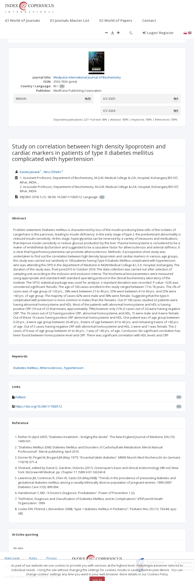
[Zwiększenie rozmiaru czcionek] (121, 32)
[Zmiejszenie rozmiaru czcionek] (104, 32)
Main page (12, 558)
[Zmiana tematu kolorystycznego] (131, 32)
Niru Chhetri (52, 172)
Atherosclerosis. (51, 368)
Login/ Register (160, 32)
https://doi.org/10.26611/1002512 (38, 406)
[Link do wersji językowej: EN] (190, 32)
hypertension (74, 368)
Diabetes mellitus (25, 368)
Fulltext (20, 397)
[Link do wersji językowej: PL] (185, 32)
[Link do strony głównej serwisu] (29, 6)
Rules (33, 558)
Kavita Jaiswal (30, 172)
